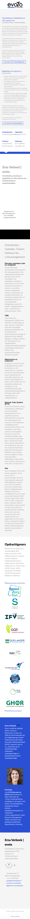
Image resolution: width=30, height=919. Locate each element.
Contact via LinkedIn (13, 883)
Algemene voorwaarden (14, 886)
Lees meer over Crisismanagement (14, 62)
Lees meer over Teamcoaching (13, 123)
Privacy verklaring (15, 916)
